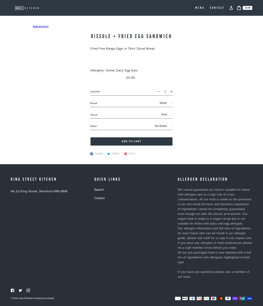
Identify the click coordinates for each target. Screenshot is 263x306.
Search (99, 189)
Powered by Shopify (44, 298)
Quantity (95, 91)
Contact (217, 7)
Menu (199, 7)
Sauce (94, 114)
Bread (93, 103)
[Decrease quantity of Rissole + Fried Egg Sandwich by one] (157, 91)
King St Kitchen (26, 298)
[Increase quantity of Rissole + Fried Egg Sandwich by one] (173, 91)
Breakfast (41, 26)
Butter (93, 126)
